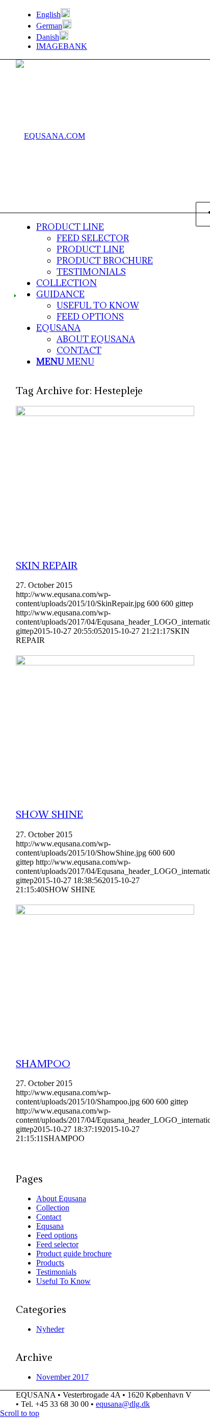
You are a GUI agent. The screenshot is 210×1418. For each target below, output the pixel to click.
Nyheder (50, 1329)
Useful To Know (63, 1281)
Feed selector (57, 1244)
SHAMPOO (43, 1063)
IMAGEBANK (61, 46)
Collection (52, 1207)
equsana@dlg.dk (123, 1404)
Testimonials (56, 1272)
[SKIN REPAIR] (105, 413)
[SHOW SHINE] (105, 662)
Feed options (56, 1235)
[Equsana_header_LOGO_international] (50, 136)
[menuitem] (115, 13)
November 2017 (62, 1377)
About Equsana (61, 1198)
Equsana (50, 1226)
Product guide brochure (74, 1253)
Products (50, 1262)
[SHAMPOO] (105, 912)
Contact (48, 1217)
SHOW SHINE (49, 814)
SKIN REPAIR (46, 565)
